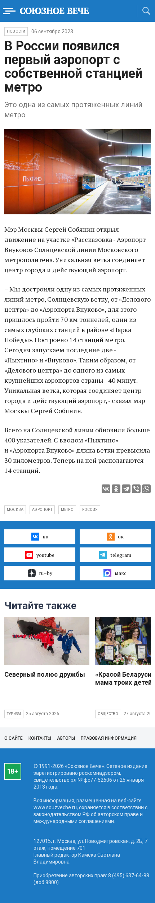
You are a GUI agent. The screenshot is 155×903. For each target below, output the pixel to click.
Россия (90, 510)
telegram (120, 554)
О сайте (13, 738)
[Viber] (136, 488)
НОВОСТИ (16, 31)
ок (121, 536)
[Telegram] (126, 488)
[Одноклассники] (116, 488)
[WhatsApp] (146, 488)
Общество (108, 714)
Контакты (39, 738)
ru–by (45, 573)
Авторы (66, 738)
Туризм (14, 714)
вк (45, 536)
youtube (45, 554)
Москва (15, 510)
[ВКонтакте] (106, 488)
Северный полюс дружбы (44, 674)
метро (67, 510)
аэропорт (42, 510)
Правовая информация (109, 738)
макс (121, 573)
